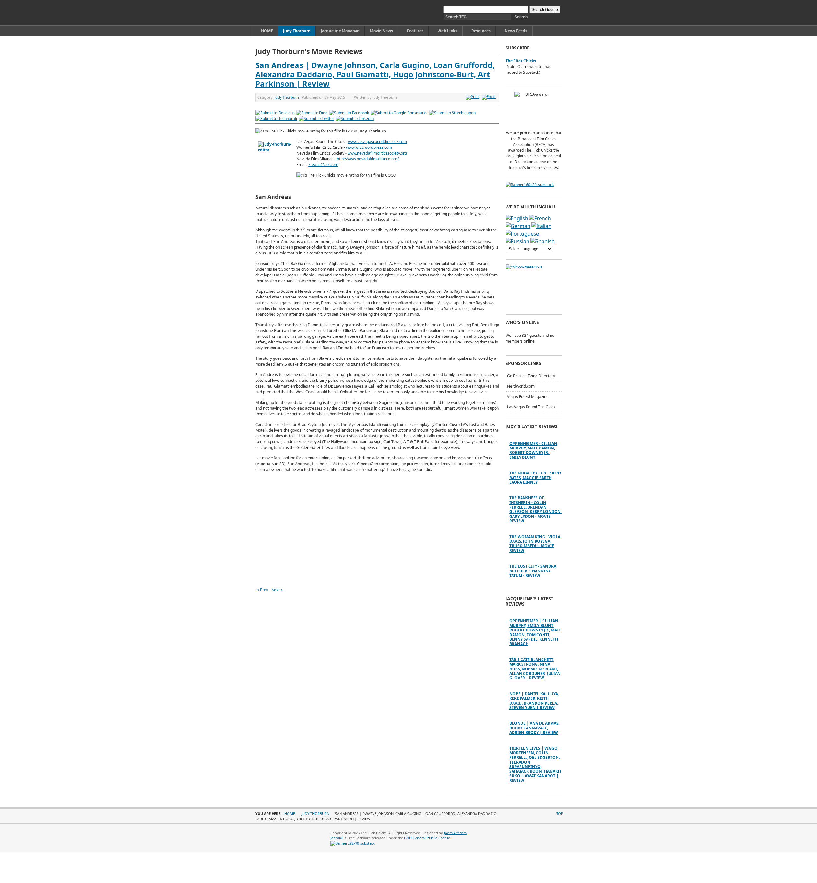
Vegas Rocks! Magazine (528, 396)
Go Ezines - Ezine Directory (531, 376)
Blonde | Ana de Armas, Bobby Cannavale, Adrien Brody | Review (534, 728)
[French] (540, 218)
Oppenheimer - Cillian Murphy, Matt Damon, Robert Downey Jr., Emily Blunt (533, 450)
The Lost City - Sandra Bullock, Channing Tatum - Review (532, 570)
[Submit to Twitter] (316, 118)
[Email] (489, 96)
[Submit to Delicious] (275, 113)
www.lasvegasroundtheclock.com (377, 141)
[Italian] (541, 226)
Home (289, 813)
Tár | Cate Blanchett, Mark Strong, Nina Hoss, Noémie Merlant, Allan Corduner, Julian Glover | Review (535, 669)
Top (559, 813)
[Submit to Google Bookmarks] (399, 113)
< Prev (262, 589)
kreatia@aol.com (323, 164)
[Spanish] (542, 241)
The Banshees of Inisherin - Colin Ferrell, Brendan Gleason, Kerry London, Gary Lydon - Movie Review (535, 509)
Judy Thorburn (286, 97)
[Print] (473, 96)
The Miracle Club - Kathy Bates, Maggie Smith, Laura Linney (535, 477)
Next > (277, 589)
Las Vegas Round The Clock (531, 407)
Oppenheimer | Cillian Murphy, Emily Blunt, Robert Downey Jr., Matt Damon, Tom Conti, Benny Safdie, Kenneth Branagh (535, 632)
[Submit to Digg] (311, 113)
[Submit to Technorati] (276, 118)
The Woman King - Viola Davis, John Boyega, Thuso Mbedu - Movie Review (534, 543)
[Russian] (517, 241)
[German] (518, 226)
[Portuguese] (522, 234)
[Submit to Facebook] (349, 113)
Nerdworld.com (521, 386)
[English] (517, 218)
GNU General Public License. (427, 837)
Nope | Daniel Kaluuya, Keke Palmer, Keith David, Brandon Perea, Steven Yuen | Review (534, 700)
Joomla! (336, 837)
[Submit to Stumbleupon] (452, 113)
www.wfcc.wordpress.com (369, 147)
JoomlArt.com (455, 832)
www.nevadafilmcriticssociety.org (377, 153)
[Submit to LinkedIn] (355, 118)
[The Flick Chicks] (285, 12)
